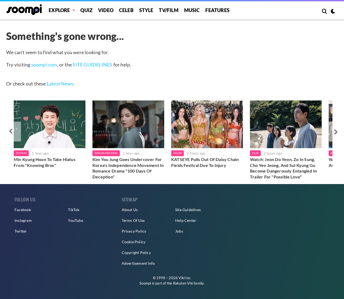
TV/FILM (168, 10)
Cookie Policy (134, 242)
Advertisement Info (138, 263)
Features (217, 10)
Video (105, 10)
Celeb (126, 10)
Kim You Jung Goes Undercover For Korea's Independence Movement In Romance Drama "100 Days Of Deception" (128, 168)
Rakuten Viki (183, 283)
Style (146, 10)
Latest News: (61, 84)
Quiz (86, 10)
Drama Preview (106, 153)
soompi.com (44, 65)
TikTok (73, 209)
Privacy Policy (134, 231)
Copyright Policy (136, 252)
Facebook (23, 209)
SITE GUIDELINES (92, 65)
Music (192, 10)
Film (255, 153)
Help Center (185, 220)
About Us (130, 209)
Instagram (23, 220)
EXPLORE (59, 10)
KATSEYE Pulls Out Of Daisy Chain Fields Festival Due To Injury (205, 162)
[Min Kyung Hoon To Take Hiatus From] (49, 124)
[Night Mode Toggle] (332, 12)
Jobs (179, 231)
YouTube (75, 220)
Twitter (21, 231)
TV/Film (21, 153)
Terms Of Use (133, 220)
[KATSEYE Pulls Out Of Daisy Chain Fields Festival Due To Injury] (207, 124)
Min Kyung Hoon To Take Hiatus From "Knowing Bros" (45, 162)
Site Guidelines (188, 209)
